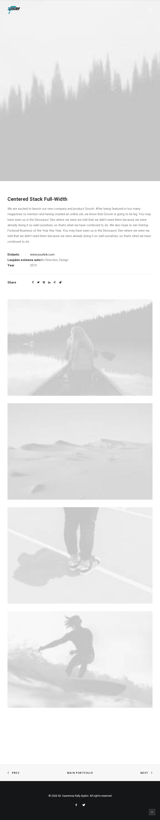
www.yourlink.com (42, 254)
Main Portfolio (80, 773)
